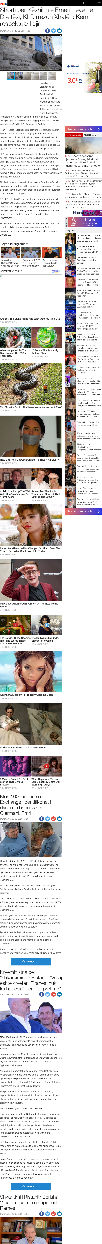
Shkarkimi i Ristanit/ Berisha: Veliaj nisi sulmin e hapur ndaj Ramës (10, 264)
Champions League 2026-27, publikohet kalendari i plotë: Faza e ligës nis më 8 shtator (83, 204)
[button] (60, 36)
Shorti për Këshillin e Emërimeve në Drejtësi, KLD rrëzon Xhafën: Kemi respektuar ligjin (46, 16)
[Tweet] (53, 32)
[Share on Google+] (53, 820)
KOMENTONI (33, 961)
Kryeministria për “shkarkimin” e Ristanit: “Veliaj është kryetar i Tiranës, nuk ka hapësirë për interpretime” (31, 980)
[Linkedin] (59, 32)
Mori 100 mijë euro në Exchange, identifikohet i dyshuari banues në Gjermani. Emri (81, 173)
